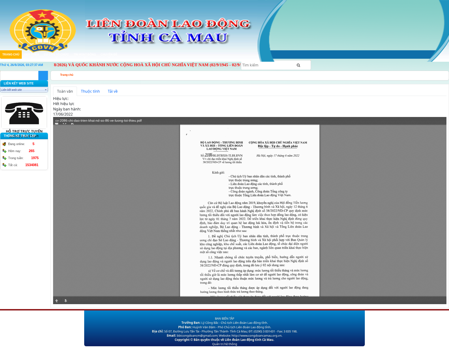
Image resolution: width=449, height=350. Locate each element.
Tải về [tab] (113, 91)
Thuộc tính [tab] (90, 91)
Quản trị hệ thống (224, 344)
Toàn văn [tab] (65, 91)
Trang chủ (66, 75)
